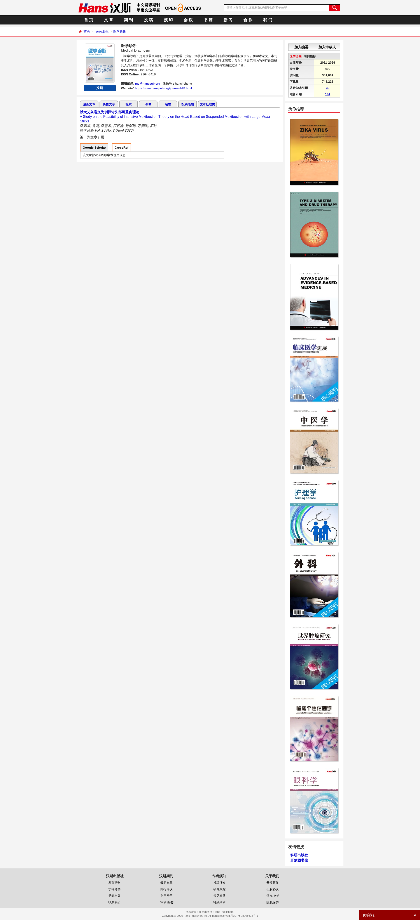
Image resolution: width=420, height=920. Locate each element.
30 (327, 88)
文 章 (108, 20)
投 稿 (148, 20)
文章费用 (166, 895)
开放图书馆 (299, 860)
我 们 (267, 20)
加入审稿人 (327, 47)
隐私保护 (272, 902)
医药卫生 (102, 31)
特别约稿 (219, 902)
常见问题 (219, 895)
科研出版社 (299, 855)
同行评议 (166, 889)
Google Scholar (94, 147)
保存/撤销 (273, 895)
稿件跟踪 (219, 889)
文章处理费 (207, 104)
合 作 (247, 20)
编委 (168, 104)
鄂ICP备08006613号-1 (244, 915)
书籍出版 (114, 895)
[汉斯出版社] (105, 7)
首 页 (88, 20)
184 (327, 94)
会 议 (188, 20)
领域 (148, 104)
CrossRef (121, 147)
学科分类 (114, 889)
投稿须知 (188, 104)
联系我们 (114, 902)
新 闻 (228, 20)
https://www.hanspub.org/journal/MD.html (163, 88)
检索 (129, 104)
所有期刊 (114, 882)
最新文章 (89, 104)
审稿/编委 (166, 902)
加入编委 (301, 47)
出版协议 (272, 889)
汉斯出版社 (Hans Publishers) (216, 911)
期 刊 (128, 20)
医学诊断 (119, 31)
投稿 (99, 88)
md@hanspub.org (147, 83)
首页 (87, 31)
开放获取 (272, 882)
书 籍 (208, 20)
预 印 (168, 20)
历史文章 (109, 104)
